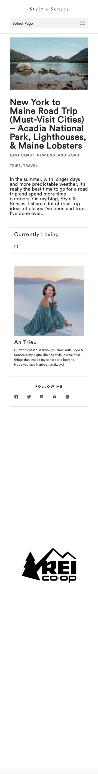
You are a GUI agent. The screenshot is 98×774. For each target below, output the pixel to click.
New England (51, 155)
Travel (30, 165)
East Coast (22, 155)
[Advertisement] (49, 464)
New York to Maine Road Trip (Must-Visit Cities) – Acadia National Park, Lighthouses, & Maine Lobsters (48, 123)
